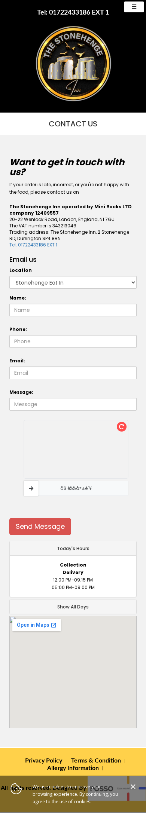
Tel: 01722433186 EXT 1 (73, 12)
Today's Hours (73, 548)
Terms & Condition (96, 761)
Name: (17, 298)
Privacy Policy (43, 761)
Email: (17, 361)
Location (20, 270)
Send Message (40, 526)
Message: (21, 392)
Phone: (18, 329)
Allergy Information (73, 768)
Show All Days (73, 607)
